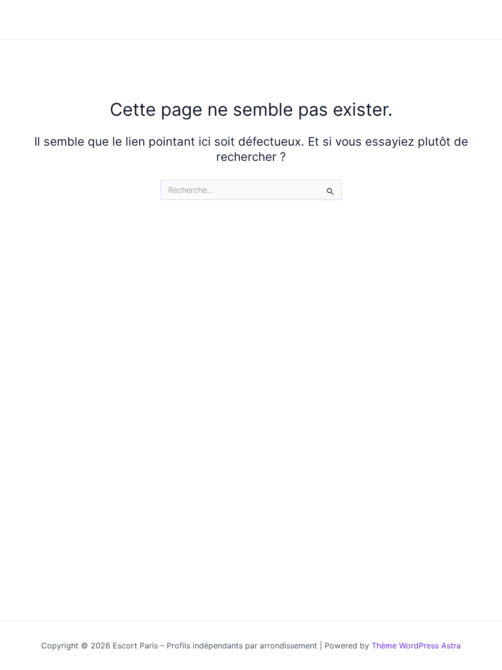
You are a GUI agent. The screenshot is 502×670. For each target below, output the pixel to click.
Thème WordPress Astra (416, 645)
